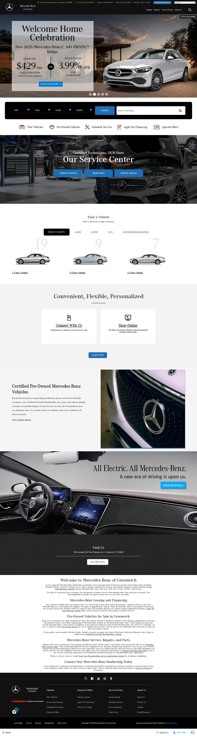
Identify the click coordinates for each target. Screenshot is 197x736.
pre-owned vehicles (70, 627)
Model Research (143, 712)
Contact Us (141, 702)
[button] (190, 9)
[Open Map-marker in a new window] (111, 678)
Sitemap (38, 723)
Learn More (98, 355)
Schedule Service (162, 2)
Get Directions (97, 562)
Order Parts (98, 173)
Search (104, 111)
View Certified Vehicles (21, 420)
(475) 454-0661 (126, 2)
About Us (178, 10)
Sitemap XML (49, 723)
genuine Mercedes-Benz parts (135, 651)
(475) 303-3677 (89, 2)
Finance (157, 10)
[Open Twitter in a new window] (86, 678)
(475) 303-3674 (107, 2)
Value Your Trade (84, 707)
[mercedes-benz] (9, 7)
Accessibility (18, 723)
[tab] (56, 232)
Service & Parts (167, 10)
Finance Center (83, 697)
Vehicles (149, 10)
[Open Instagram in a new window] (105, 678)
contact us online (142, 668)
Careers (140, 707)
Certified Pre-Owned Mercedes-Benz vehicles (103, 634)
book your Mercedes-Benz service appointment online (101, 656)
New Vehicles (52, 697)
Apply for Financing (85, 702)
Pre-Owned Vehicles (55, 702)
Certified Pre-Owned (55, 707)
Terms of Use (62, 723)
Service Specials (129, 173)
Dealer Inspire (172, 723)
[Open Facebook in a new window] (92, 678)
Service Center (114, 697)
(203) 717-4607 (145, 2)
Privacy (29, 723)
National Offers (53, 712)
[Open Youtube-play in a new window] (98, 678)
